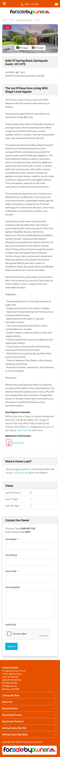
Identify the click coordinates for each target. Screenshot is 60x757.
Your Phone (11, 555)
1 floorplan (37, 47)
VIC (11, 20)
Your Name (12, 539)
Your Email (11, 571)
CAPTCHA (10, 624)
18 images (22, 47)
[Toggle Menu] (4, 3)
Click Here (22, 430)
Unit (37, 20)
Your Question (12, 587)
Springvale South (24, 20)
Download (18, 442)
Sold (4, 20)
